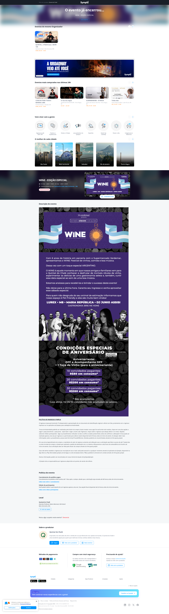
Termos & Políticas (25, 604)
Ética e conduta (44, 601)
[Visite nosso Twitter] (133, 605)
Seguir (56, 543)
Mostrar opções (133, 585)
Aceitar (28, 607)
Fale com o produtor (71, 543)
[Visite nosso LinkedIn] (125, 605)
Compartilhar (109, 196)
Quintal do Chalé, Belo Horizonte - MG (66, 186)
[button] (7, 603)
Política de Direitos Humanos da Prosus (59, 601)
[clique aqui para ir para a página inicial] (84, 2)
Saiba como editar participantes (48, 490)
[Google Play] (42, 581)
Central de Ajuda (121, 558)
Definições (12, 607)
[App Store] (33, 581)
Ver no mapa (46, 509)
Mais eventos (88, 543)
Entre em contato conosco (45, 609)
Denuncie (66, 517)
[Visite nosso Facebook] (138, 605)
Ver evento (84, 20)
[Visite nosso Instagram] (129, 605)
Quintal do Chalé (53, 2)
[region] (20, 605)
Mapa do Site (73, 601)
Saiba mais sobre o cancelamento (49, 482)
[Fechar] (36, 601)
